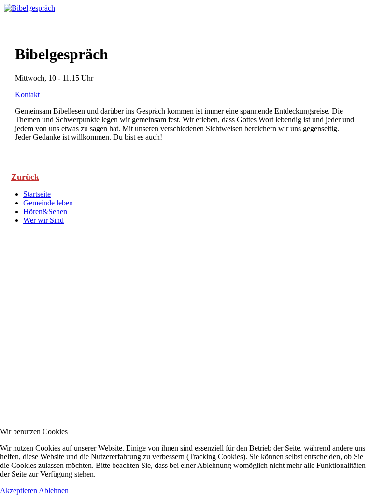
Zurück (25, 177)
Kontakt (27, 94)
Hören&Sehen (45, 211)
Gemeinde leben (48, 203)
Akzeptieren (18, 490)
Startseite (37, 194)
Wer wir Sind (43, 220)
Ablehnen (54, 490)
